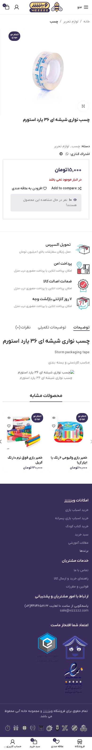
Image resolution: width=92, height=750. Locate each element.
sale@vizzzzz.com (74, 610)
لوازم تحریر (70, 21)
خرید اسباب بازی (76, 510)
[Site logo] (46, 7)
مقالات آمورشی (78, 543)
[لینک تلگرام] (61, 154)
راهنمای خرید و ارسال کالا (71, 578)
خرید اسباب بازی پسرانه (71, 518)
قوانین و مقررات (77, 586)
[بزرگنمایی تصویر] (83, 106)
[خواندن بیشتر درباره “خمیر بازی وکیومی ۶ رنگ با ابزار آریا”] (54, 418)
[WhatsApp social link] (67, 154)
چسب (54, 21)
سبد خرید (81, 534)
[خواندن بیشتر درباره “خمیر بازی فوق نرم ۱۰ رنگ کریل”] (9, 418)
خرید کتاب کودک (77, 526)
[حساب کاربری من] (16, 7)
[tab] (81, 327)
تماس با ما (81, 570)
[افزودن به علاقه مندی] (54, 426)
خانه (87, 21)
